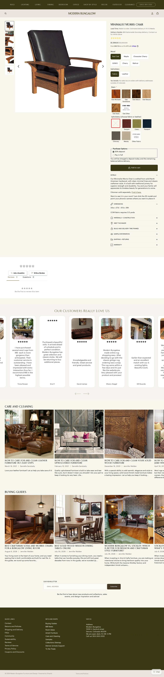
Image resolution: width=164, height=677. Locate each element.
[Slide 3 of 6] (9, 41)
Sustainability (10, 639)
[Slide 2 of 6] (9, 33)
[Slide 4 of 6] (9, 51)
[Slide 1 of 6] (9, 25)
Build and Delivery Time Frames (126, 229)
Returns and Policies (13, 626)
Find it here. (136, 192)
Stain (113, 87)
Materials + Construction (124, 218)
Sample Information (122, 234)
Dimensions (118, 204)
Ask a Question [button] (18, 273)
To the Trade (50, 649)
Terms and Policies (82, 673)
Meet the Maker (120, 223)
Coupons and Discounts (14, 652)
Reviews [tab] (11, 277)
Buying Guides (51, 623)
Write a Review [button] (39, 273)
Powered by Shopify (45, 673)
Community (9, 636)
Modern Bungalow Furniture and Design (24, 673)
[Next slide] (103, 66)
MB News (49, 627)
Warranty (118, 245)
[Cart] (157, 13)
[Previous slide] (18, 66)
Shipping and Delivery (14, 629)
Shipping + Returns (121, 239)
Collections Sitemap (53, 642)
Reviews (8, 642)
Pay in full (119, 155)
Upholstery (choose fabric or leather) (126, 117)
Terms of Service (11, 645)
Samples (49, 639)
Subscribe (113, 586)
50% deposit (120, 152)
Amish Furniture (52, 633)
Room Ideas (50, 630)
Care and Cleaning (53, 636)
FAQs (7, 633)
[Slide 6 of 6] (9, 70)
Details (113, 175)
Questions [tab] (27, 277)
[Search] (5, 13)
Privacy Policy (10, 649)
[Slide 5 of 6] (9, 60)
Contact (8, 623)
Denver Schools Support (55, 646)
